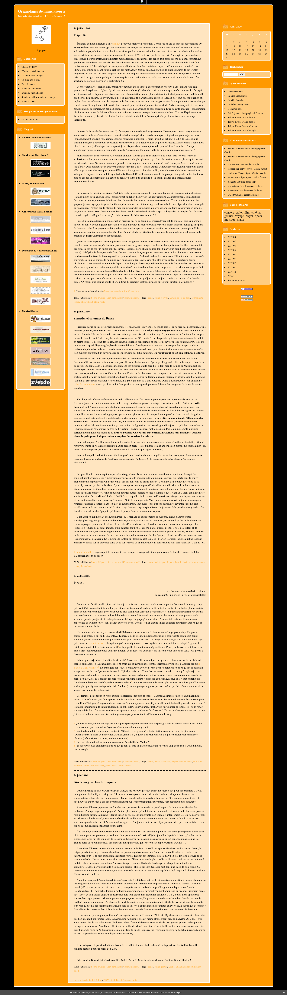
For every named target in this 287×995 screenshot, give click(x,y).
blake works (99, 301)
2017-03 (232, 258)
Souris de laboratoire (31, 88)
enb (195, 761)
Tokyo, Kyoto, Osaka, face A (241, 117)
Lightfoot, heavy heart (238, 104)
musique (229, 219)
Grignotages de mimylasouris (41, 11)
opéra (258, 216)
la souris (232, 164)
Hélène (231, 190)
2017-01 (232, 267)
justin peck (188, 561)
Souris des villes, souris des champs (38, 97)
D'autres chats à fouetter (33, 71)
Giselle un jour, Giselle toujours (95, 782)
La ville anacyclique (237, 95)
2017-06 (232, 245)
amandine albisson (184, 966)
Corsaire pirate (235, 108)
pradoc (231, 173)
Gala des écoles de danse (251, 186)
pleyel (249, 216)
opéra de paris (183, 297)
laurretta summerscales (93, 765)
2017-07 (232, 241)
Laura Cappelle (84, 552)
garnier (228, 216)
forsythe (164, 297)
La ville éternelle (236, 100)
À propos (41, 50)
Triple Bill (80, 35)
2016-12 (232, 271)
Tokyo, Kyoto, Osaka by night (242, 130)
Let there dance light (249, 164)
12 (117, 980)
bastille (178, 561)
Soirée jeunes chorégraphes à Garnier (245, 113)
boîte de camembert (85, 384)
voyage (239, 216)
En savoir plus (176, 992)
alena (230, 181)
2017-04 (232, 254)
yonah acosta (111, 765)
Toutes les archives (236, 280)
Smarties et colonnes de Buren (94, 318)
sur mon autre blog (30, 119)
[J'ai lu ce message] (284, 992)
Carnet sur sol (96, 643)
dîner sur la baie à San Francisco (121, 291)
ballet (239, 212)
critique (116, 43)
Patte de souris (28, 84)
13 (120, 980)
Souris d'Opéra (29, 101)
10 (110, 980)
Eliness (231, 177)
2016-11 (232, 275)
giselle (171, 966)
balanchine (86, 566)
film (247, 212)
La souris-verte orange (32, 75)
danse (240, 219)
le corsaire (165, 761)
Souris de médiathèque (32, 92)
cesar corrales (125, 765)
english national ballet (182, 761)
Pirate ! (79, 582)
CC (229, 194)
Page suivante (129, 980)
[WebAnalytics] (143, 2)
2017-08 (232, 236)
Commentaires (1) (131, 561)
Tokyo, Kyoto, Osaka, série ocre (243, 126)
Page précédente (82, 980)
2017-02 (232, 262)
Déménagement (235, 91)
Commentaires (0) (131, 297)
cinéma (256, 212)
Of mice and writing (31, 79)
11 (114, 980)
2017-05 (232, 249)
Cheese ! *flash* (29, 66)
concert (229, 212)
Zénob (231, 148)
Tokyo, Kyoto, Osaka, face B (241, 121)
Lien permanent (114, 297)
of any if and (87, 301)
